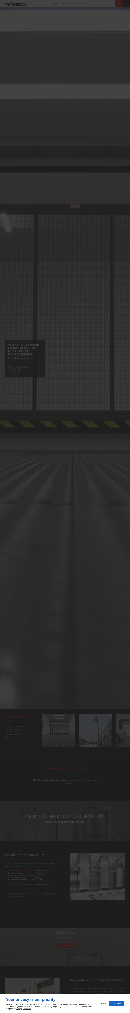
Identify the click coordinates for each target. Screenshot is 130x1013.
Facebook (27, 1009)
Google (19, 1009)
